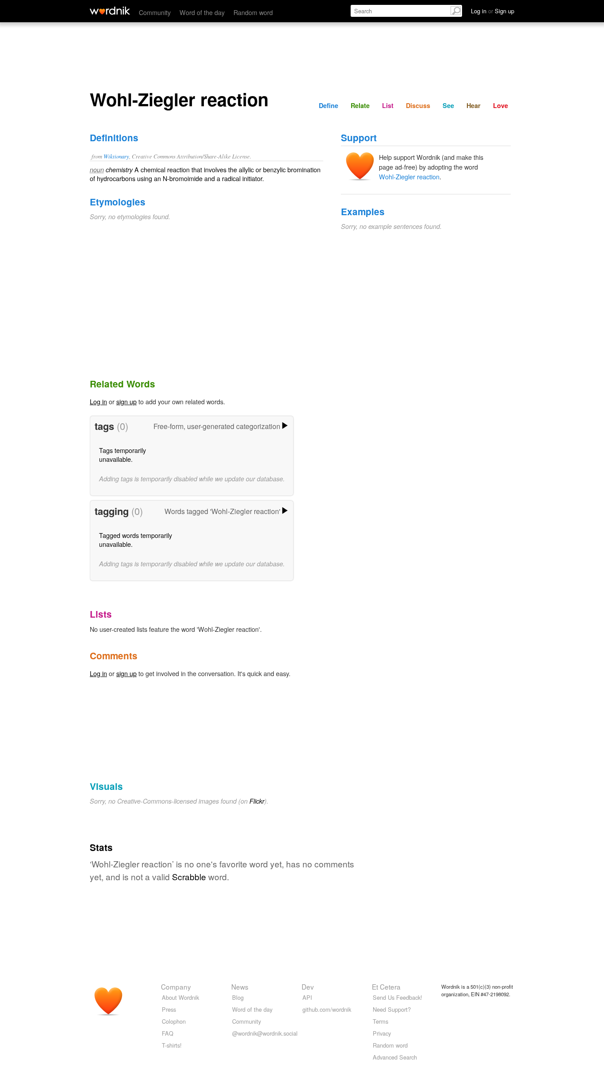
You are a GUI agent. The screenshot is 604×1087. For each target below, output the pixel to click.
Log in (98, 401)
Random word (253, 12)
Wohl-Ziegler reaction (409, 176)
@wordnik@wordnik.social (265, 1033)
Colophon (174, 1021)
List (388, 105)
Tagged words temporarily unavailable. (135, 539)
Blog (238, 997)
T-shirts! (172, 1045)
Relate (360, 105)
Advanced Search (395, 1057)
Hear (473, 105)
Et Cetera (386, 986)
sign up (126, 401)
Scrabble (189, 876)
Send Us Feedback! (397, 997)
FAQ (167, 1033)
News (239, 986)
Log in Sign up (492, 11)
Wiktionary (116, 156)
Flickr (256, 801)
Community (155, 12)
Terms (380, 1021)
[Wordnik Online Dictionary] (110, 11)
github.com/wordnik (326, 1009)
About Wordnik (180, 997)
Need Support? (392, 1009)
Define (328, 105)
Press (169, 1009)
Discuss (418, 105)
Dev (308, 986)
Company (176, 986)
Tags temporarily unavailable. (122, 454)
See (448, 105)
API (307, 997)
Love (500, 105)
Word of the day (202, 12)
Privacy (382, 1033)
